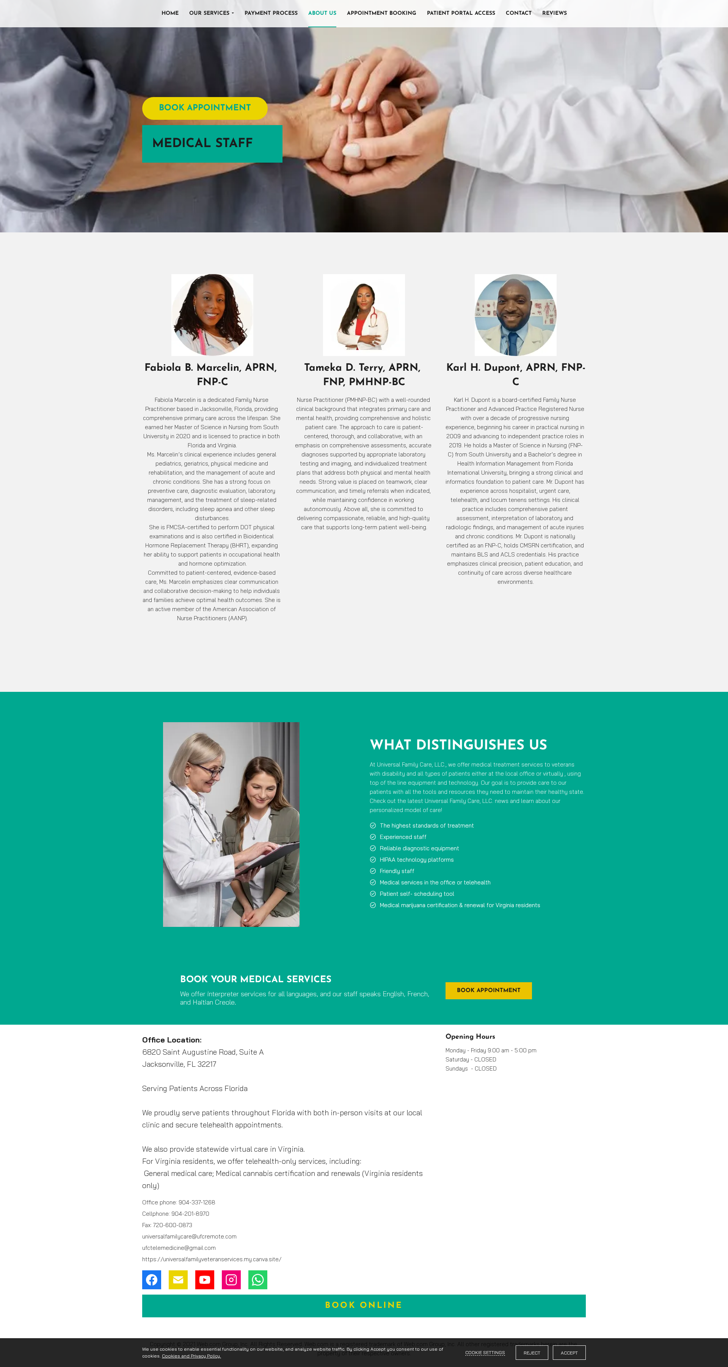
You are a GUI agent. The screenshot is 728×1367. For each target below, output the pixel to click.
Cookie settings (485, 1352)
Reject (532, 1353)
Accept (569, 1353)
